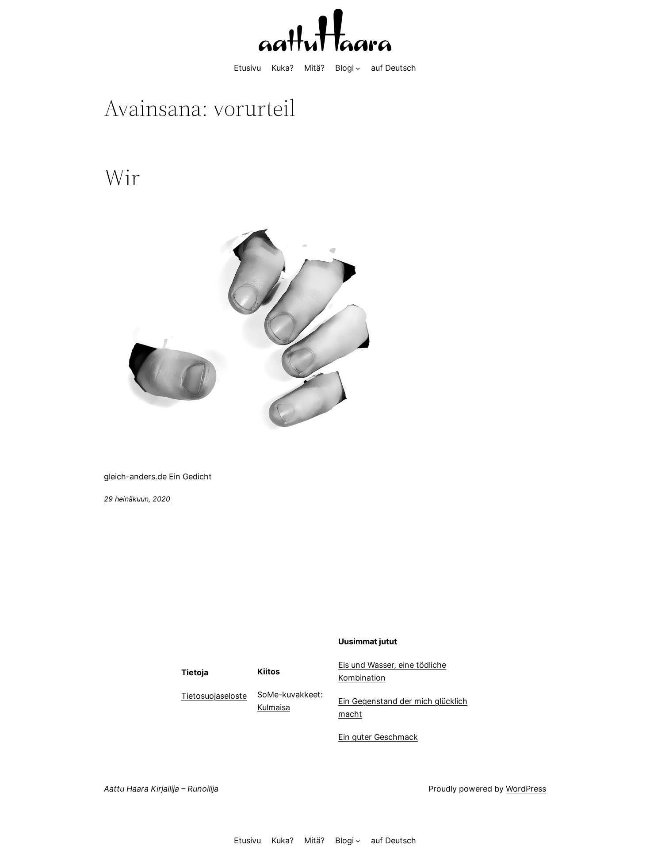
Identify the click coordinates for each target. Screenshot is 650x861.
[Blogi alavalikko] (358, 68)
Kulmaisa (273, 707)
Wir (122, 177)
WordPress (526, 788)
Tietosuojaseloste (214, 695)
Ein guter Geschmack (378, 737)
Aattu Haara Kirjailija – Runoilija (161, 788)
